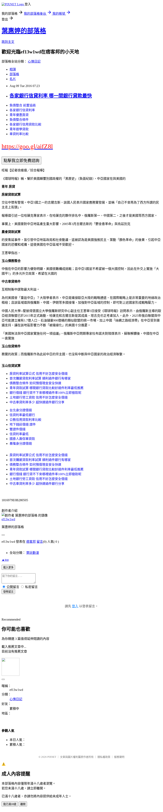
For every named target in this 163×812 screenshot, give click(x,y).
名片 (13, 79)
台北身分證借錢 (21, 410)
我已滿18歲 (9, 804)
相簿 (13, 69)
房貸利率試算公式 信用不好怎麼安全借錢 (39, 373)
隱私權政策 (103, 756)
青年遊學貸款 (19, 129)
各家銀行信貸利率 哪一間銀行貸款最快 (51, 95)
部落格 (14, 74)
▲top (5, 559)
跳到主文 (8, 41)
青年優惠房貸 (19, 115)
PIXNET (51, 756)
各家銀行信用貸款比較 (25, 124)
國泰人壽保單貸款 (22, 438)
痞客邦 (31, 541)
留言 (40, 541)
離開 (22, 804)
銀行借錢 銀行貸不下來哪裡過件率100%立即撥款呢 (45, 392)
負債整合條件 (19, 119)
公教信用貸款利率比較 (25, 419)
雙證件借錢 (17, 429)
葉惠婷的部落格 (24, 30)
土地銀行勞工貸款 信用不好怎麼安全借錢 (39, 397)
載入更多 (8, 567)
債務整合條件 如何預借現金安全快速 (35, 383)
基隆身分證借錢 (21, 443)
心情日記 (34, 61)
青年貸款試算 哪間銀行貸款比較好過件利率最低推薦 (46, 388)
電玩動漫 (32, 552)
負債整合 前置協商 (23, 105)
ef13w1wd (8, 519)
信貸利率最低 (19, 434)
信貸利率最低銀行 (22, 415)
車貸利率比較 (19, 134)
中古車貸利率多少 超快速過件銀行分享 (37, 402)
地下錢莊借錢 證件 (23, 424)
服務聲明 (119, 756)
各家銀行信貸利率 (22, 110)
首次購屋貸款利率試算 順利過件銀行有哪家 (40, 378)
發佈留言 (8, 591)
